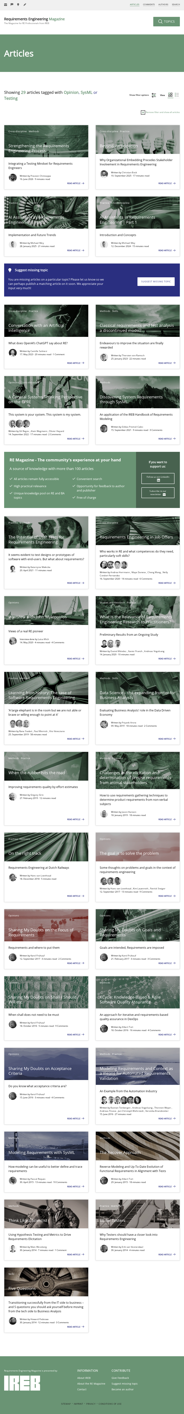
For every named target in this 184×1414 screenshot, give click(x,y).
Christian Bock (129, 172)
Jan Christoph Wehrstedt (131, 1110)
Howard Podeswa (40, 1319)
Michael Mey (37, 242)
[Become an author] (25, 4)
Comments (149, 4)
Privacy (90, 1403)
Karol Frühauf (38, 955)
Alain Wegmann (39, 431)
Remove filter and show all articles (162, 112)
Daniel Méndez (119, 651)
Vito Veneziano (57, 731)
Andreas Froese (108, 1110)
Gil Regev (24, 431)
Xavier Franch (135, 651)
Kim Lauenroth (141, 888)
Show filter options (139, 95)
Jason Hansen (129, 811)
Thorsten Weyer (163, 1107)
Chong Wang (154, 572)
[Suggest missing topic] (18, 4)
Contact (81, 1389)
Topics (169, 21)
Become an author (123, 1389)
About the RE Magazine (91, 1383)
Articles (134, 4)
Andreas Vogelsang (154, 651)
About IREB (84, 1378)
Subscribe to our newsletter (158, 493)
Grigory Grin (37, 794)
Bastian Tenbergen (121, 1107)
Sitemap (66, 1403)
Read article (74, 183)
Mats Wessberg (39, 1246)
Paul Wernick (41, 731)
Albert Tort (127, 1027)
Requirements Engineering (34, 21)
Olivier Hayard (56, 431)
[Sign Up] (5, 4)
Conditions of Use (110, 1403)
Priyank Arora (129, 722)
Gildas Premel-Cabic (132, 426)
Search (176, 4)
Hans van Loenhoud (41, 875)
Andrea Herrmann (120, 572)
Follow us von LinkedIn (158, 476)
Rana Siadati (26, 731)
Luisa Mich (43, 639)
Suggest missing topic (156, 281)
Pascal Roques (38, 1178)
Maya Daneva (139, 572)
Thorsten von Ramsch (133, 355)
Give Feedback (120, 1378)
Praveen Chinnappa (41, 175)
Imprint (78, 1403)
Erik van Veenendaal (132, 1246)
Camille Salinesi (39, 351)
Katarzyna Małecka (40, 567)
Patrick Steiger (157, 888)
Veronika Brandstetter (157, 1110)
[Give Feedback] (12, 4)
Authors (163, 4)
